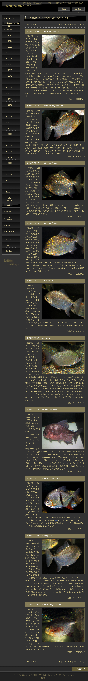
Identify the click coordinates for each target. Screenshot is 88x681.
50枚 (70, 24)
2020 (10, 64)
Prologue (10, 18)
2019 (10, 70)
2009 (10, 128)
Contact (78, 9)
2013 (10, 105)
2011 (10, 116)
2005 (10, 151)
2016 (10, 87)
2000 (10, 180)
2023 (10, 47)
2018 (10, 76)
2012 (10, 111)
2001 (10, 174)
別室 (56, 520)
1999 (10, 186)
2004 (10, 157)
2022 (10, 53)
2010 (10, 122)
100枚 (76, 24)
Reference (10, 231)
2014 (10, 99)
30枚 (64, 24)
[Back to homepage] (13, 6)
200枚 (82, 24)
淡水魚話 (9, 29)
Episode (9, 192)
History (9, 211)
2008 (10, 134)
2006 (10, 145)
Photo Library (9, 199)
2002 (10, 169)
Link (64, 9)
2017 (10, 82)
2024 (10, 41)
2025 (10, 35)
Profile (8, 239)
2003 (10, 163)
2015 (10, 93)
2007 (10, 140)
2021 (10, 58)
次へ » (35, 24)
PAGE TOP (81, 669)
